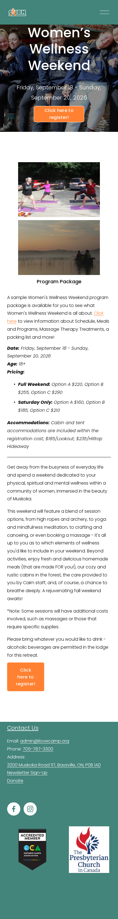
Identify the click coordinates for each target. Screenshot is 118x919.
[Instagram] (30, 809)
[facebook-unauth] (13, 809)
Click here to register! (59, 114)
